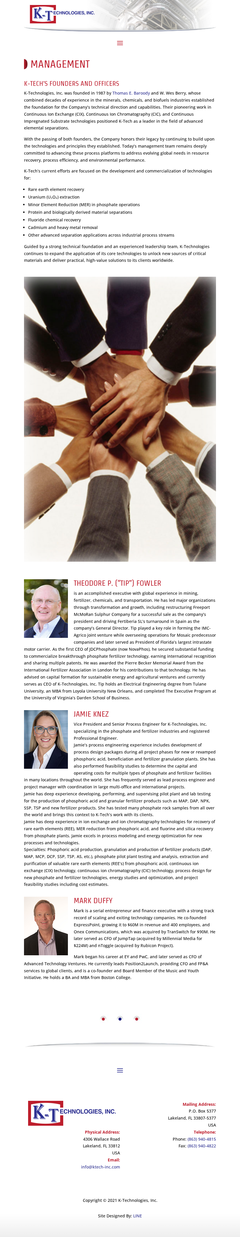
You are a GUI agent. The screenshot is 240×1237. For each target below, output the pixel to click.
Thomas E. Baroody (131, 93)
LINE (137, 1216)
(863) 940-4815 (202, 1139)
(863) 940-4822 (202, 1146)
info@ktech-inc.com (100, 1167)
